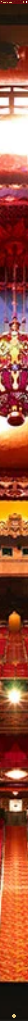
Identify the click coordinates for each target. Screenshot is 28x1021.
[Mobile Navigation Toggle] (26, 2)
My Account (19, 1)
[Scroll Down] (14, 1016)
